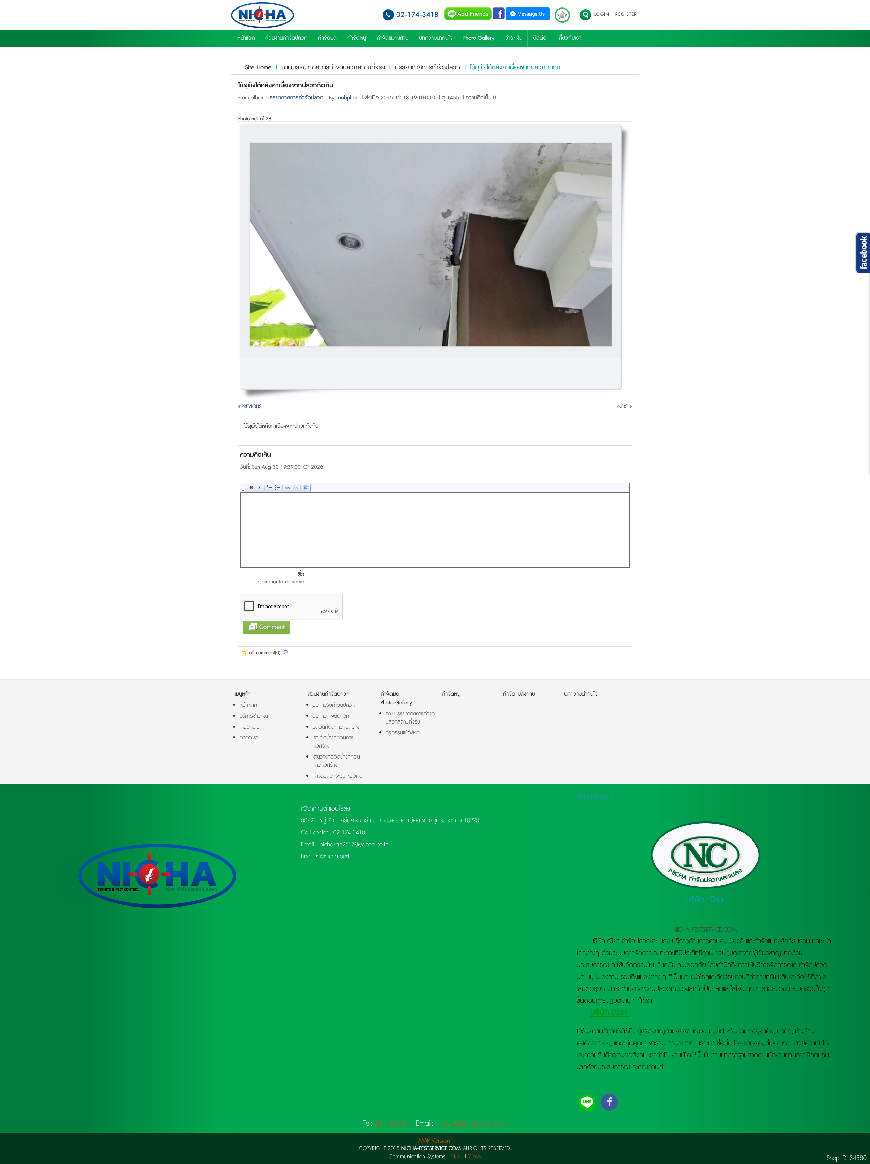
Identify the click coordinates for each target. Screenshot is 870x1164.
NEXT (622, 406)
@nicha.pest (333, 856)
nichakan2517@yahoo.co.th (353, 844)
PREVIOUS (251, 406)
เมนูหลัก (243, 694)
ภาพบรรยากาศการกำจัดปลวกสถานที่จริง (333, 67)
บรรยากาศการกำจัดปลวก (427, 67)
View (474, 1156)
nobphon (348, 98)
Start (457, 1156)
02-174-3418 (417, 15)
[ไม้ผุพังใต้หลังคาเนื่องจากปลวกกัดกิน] (435, 398)
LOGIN (602, 14)
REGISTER (626, 14)
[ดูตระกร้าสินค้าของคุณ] (562, 15)
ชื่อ (281, 578)
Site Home (258, 67)
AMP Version (434, 1140)
